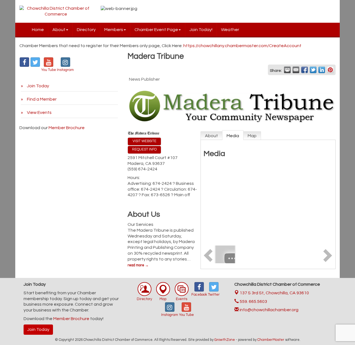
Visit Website (144, 141)
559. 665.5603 (253, 301)
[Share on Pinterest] (330, 70)
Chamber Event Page (156, 29)
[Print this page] (287, 70)
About (58, 29)
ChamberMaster (270, 340)
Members (113, 29)
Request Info (144, 149)
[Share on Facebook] (304, 70)
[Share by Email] (296, 70)
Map (252, 136)
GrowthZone (224, 340)
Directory (86, 29)
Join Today (38, 329)
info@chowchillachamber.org (268, 310)
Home (38, 29)
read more (136, 265)
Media (233, 136)
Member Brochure (67, 128)
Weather (230, 29)
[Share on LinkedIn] (321, 70)
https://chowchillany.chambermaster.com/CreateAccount (242, 46)
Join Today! (200, 29)
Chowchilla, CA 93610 (274, 293)
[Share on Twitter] (313, 70)
